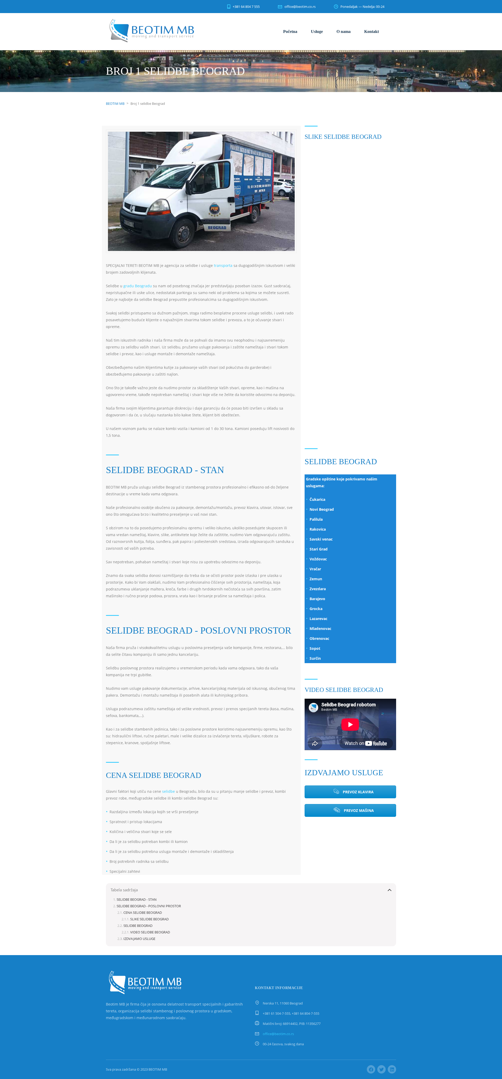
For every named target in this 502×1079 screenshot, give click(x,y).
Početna (290, 31)
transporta (223, 265)
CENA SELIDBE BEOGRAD (142, 912)
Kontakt (371, 31)
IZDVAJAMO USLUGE (139, 939)
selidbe (168, 791)
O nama (343, 31)
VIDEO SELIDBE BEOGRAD (150, 932)
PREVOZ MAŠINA (358, 810)
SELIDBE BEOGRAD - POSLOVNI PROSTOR (149, 906)
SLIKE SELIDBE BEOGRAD (149, 919)
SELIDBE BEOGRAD (137, 925)
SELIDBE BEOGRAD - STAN (137, 899)
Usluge (317, 31)
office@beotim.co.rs (278, 1033)
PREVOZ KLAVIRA (358, 791)
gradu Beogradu (137, 285)
